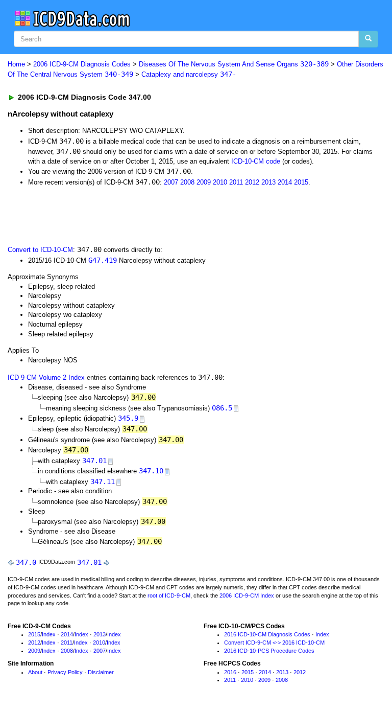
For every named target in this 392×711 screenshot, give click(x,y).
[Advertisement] (123, 214)
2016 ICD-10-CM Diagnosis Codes (267, 634)
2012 (252, 182)
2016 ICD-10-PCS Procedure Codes (269, 651)
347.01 (94, 460)
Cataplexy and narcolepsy (188, 74)
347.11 (102, 481)
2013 (268, 182)
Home (16, 64)
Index (49, 634)
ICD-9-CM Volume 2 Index (46, 377)
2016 (230, 672)
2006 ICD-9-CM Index (246, 595)
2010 (220, 182)
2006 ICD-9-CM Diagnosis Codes (82, 64)
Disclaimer (101, 672)
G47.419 (102, 260)
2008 (187, 182)
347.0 (26, 562)
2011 (236, 182)
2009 (204, 182)
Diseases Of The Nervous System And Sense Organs (234, 64)
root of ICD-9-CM (169, 595)
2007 (171, 182)
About (35, 672)
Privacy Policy (65, 672)
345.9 (128, 418)
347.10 (151, 471)
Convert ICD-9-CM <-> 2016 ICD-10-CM (274, 642)
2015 (301, 182)
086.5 (222, 408)
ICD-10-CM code (255, 161)
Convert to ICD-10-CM (40, 250)
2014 (285, 182)
